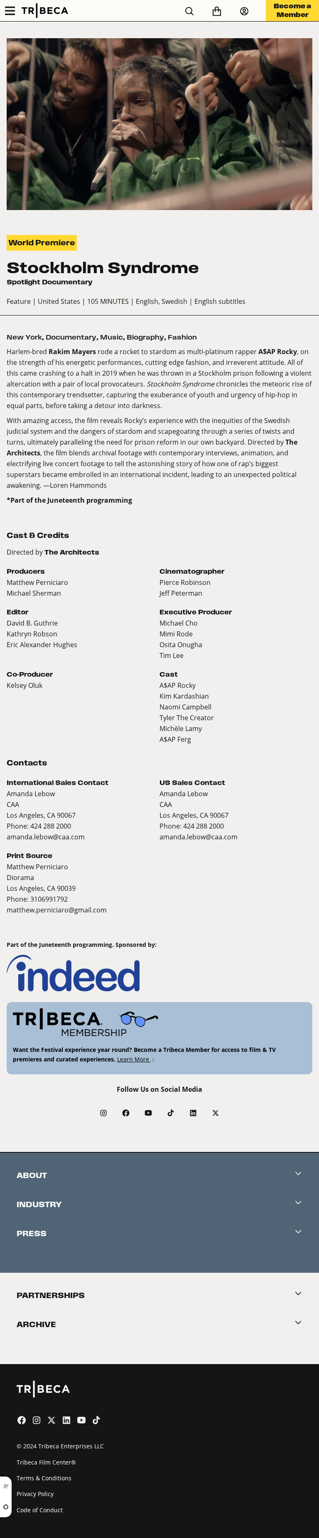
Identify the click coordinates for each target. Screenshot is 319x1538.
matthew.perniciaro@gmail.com (57, 909)
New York (24, 337)
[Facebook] (125, 1112)
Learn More (134, 1059)
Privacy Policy (35, 1494)
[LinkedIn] (193, 1112)
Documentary (71, 337)
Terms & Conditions (44, 1478)
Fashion (182, 337)
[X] (215, 1112)
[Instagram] (103, 1112)
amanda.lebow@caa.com (46, 836)
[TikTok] (170, 1112)
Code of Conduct (40, 1510)
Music (111, 337)
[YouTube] (148, 1112)
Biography (145, 337)
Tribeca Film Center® (46, 1462)
